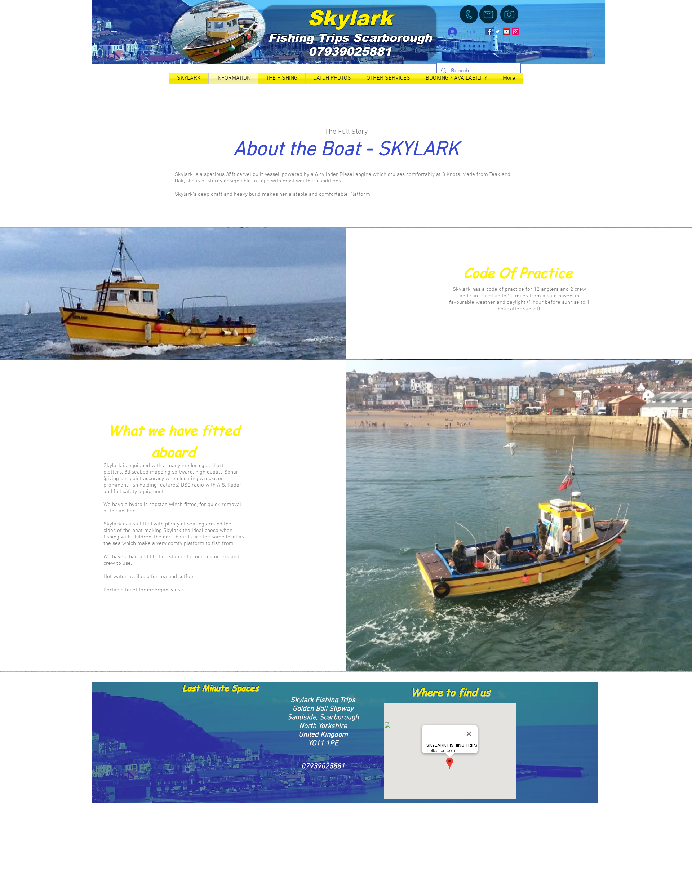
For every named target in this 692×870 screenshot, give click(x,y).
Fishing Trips (310, 37)
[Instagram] (515, 31)
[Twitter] (497, 31)
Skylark (349, 18)
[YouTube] (506, 31)
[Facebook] (488, 31)
